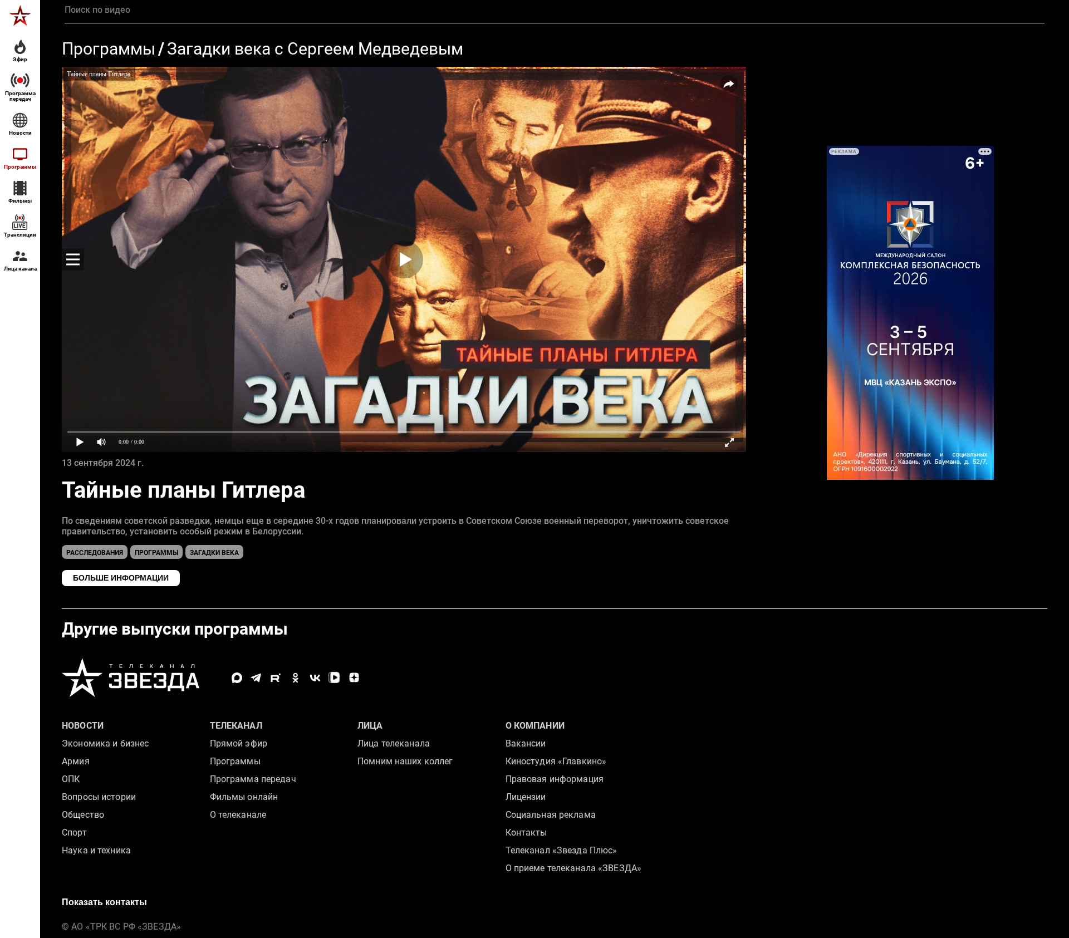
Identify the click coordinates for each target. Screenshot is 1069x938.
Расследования (94, 553)
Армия (76, 761)
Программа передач (253, 779)
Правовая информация (555, 779)
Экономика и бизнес (105, 743)
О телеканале (238, 814)
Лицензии (526, 797)
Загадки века (214, 553)
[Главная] (20, 15)
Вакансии (526, 743)
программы (156, 553)
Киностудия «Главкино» (556, 761)
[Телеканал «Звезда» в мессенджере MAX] (237, 677)
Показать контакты (104, 902)
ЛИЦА (370, 725)
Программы (108, 49)
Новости (83, 725)
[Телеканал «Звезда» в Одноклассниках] (295, 677)
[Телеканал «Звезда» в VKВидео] (334, 677)
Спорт (74, 832)
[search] (555, 10)
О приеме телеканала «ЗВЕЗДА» (574, 868)
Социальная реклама (551, 814)
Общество (83, 814)
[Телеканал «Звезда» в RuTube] (276, 677)
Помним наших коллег (405, 761)
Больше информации (121, 577)
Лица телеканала (393, 743)
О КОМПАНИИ (535, 725)
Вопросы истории (99, 797)
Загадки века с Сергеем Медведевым (315, 49)
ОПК (71, 779)
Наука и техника (96, 850)
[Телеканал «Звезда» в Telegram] (256, 677)
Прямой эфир (238, 743)
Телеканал (236, 725)
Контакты (526, 832)
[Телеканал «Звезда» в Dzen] (354, 677)
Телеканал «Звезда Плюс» (561, 850)
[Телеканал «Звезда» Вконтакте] (315, 677)
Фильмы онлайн (244, 797)
